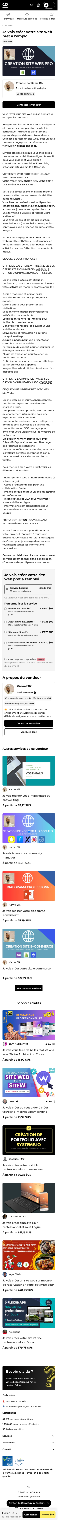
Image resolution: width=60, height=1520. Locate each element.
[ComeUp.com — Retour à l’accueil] (5, 5)
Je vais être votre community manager (22, 855)
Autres (9, 25)
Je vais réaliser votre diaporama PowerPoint (23, 913)
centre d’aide (13, 1385)
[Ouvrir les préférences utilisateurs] (52, 5)
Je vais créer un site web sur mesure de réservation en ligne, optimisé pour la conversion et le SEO (28, 1285)
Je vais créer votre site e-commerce (26, 968)
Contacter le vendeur (29, 104)
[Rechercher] (32, 5)
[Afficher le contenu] (53, 1436)
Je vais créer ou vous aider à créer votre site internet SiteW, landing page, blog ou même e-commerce (25, 1112)
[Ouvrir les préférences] (38, 5)
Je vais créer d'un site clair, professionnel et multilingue (21, 1225)
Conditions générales (28, 1496)
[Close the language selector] (48, 1503)
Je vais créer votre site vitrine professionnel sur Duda (22, 1340)
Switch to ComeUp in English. (27, 1503)
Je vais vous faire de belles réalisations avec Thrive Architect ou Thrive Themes (28, 1054)
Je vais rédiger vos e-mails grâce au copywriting (26, 798)
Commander (31, 1514)
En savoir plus (29, 731)
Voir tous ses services (29, 988)
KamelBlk (37, 83)
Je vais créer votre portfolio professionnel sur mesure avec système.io (23, 1169)
